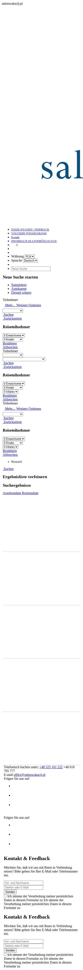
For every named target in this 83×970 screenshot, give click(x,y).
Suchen (8, 314)
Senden (10, 892)
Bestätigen (10, 343)
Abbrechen (10, 347)
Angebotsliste (12, 493)
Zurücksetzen (12, 318)
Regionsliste (30, 493)
